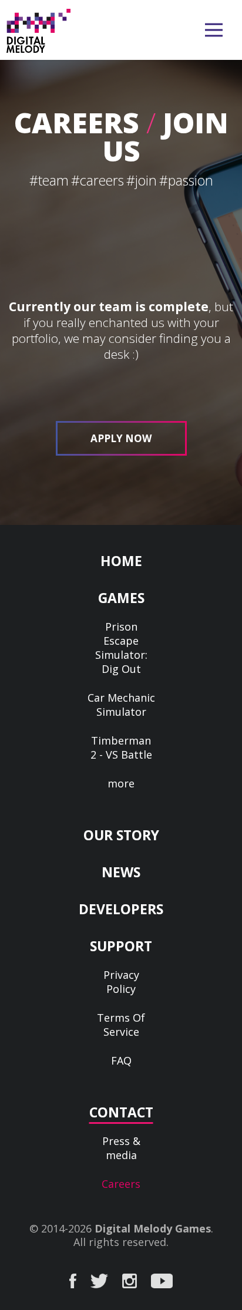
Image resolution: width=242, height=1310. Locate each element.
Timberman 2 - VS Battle (121, 747)
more (121, 783)
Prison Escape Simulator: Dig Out (121, 647)
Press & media (121, 1148)
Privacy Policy (121, 982)
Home (121, 560)
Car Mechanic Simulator (121, 705)
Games (121, 597)
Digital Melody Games (153, 1228)
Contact (121, 1112)
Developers (121, 909)
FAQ (121, 1060)
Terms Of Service (121, 1025)
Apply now (121, 438)
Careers (121, 1184)
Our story (121, 835)
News (121, 872)
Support (121, 946)
